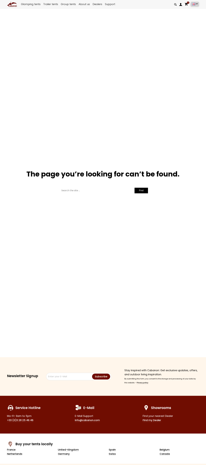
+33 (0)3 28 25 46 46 (20, 420)
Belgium (165, 449)
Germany (64, 454)
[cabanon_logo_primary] (12, 4)
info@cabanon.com (87, 420)
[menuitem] (181, 4)
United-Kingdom (68, 449)
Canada (165, 454)
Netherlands (14, 454)
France (11, 449)
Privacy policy (142, 382)
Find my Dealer (152, 420)
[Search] (175, 4)
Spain (112, 449)
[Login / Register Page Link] (181, 4)
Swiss (112, 454)
